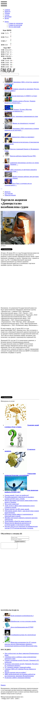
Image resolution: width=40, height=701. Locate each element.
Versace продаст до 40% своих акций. (17, 509)
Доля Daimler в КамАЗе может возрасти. (18, 521)
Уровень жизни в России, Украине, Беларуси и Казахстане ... (20, 102)
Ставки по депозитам (16, 23)
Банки (7, 21)
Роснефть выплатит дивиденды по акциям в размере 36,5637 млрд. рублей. (19, 498)
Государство (9, 193)
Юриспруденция (10, 195)
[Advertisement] (20, 286)
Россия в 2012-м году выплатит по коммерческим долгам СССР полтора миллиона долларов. (21, 527)
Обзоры (7, 13)
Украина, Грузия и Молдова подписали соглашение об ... (18, 110)
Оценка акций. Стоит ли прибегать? (17, 495)
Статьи (7, 15)
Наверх (3, 685)
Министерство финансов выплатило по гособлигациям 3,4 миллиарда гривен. (18, 523)
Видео (7, 18)
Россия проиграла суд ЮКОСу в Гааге (24, 96)
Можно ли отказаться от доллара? (24, 123)
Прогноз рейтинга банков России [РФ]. (23, 156)
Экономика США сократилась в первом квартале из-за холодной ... (22, 129)
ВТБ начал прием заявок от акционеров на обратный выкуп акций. (19, 515)
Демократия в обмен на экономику (22, 137)
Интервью (8, 16)
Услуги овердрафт (14, 27)
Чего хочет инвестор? (12, 504)
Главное (7, 9)
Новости (7, 11)
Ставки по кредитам (15, 25)
